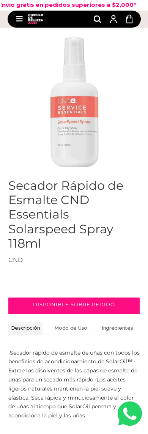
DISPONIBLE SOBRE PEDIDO (74, 304)
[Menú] (19, 19)
